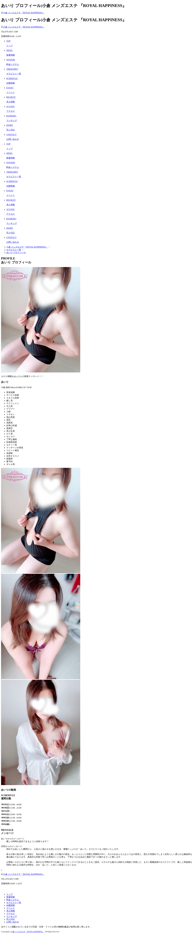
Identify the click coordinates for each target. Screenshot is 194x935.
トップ (9, 894)
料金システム (12, 900)
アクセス (10, 913)
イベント (10, 908)
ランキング (11, 916)
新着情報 (10, 897)
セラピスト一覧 (13, 902)
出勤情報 (10, 905)
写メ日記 (10, 919)
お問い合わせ (12, 922)
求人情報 (10, 911)
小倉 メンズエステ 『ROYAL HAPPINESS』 (27, 932)
